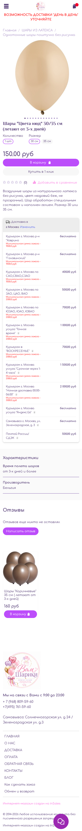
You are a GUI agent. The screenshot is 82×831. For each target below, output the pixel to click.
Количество (13, 136)
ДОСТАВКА (13, 750)
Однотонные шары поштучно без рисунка (39, 35)
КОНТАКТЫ (13, 771)
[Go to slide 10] (49, 118)
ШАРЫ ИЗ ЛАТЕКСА (37, 30)
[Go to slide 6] (38, 118)
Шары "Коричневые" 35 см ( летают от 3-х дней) (20, 595)
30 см (34, 141)
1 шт (8, 141)
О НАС (9, 743)
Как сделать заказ (19, 784)
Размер (35, 136)
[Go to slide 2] (27, 118)
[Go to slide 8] (43, 118)
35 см (47, 141)
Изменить (27, 227)
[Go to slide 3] (30, 118)
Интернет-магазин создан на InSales (31, 825)
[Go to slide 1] (25, 118)
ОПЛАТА (11, 757)
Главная (9, 30)
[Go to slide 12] (54, 118)
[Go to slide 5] (35, 118)
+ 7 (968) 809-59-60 (18, 702)
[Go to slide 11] (51, 118)
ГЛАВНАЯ (11, 736)
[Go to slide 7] (41, 118)
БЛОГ (9, 777)
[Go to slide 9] (46, 118)
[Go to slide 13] (57, 118)
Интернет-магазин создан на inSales (31, 803)
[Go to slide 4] (33, 118)
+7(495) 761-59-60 (17, 707)
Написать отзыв (20, 531)
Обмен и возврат (19, 791)
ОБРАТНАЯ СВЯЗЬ (19, 764)
